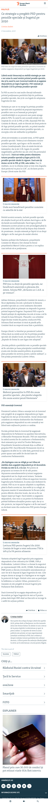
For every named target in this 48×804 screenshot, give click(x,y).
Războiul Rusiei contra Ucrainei (22, 668)
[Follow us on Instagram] (14, 786)
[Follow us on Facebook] (3, 786)
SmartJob (8, 693)
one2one (8, 685)
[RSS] (19, 786)
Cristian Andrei (7, 27)
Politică (5, 10)
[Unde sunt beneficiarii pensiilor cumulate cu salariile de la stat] (24, 190)
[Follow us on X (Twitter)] (29, 786)
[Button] (42, 36)
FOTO (6, 702)
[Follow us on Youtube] (8, 786)
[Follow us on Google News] (24, 786)
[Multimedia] (24, 801)
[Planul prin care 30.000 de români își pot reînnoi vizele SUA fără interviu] (24, 740)
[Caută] (37, 801)
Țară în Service (12, 676)
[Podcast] (10, 801)
